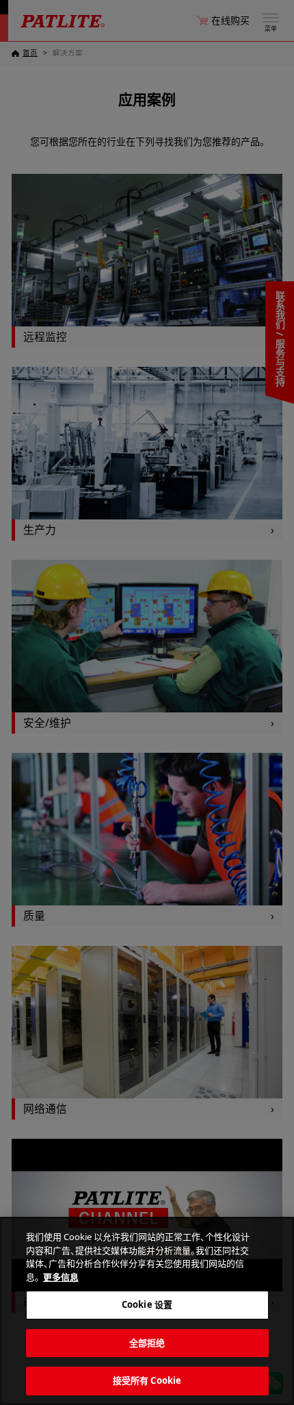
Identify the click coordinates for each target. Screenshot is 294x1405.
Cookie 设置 (147, 1304)
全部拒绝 (147, 1343)
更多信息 (61, 1277)
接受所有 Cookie (147, 1380)
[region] (147, 1311)
